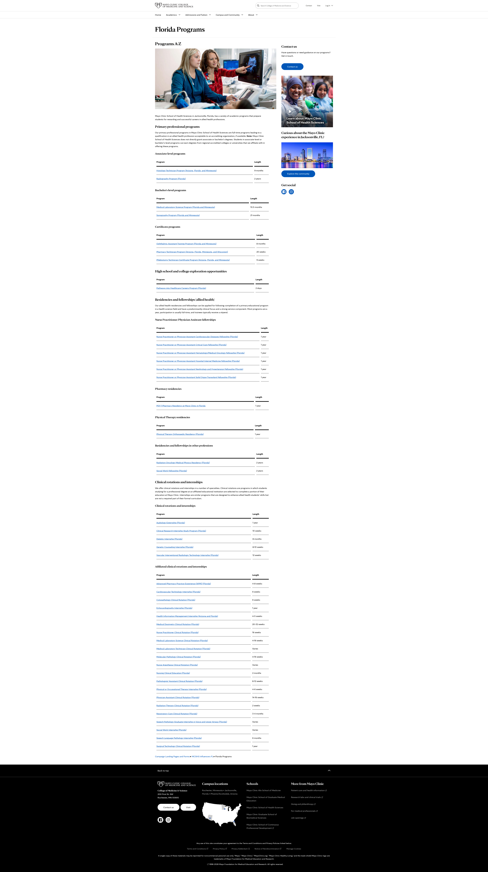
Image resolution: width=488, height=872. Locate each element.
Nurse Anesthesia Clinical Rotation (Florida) (177, 664)
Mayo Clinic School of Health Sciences (265, 807)
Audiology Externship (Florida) (170, 522)
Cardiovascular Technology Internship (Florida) (178, 591)
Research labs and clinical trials (306, 797)
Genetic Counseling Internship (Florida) (174, 547)
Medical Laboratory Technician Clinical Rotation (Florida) (183, 648)
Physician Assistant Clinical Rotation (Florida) (177, 697)
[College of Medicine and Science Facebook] (160, 821)
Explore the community (298, 173)
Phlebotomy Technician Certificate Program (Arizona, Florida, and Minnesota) (193, 260)
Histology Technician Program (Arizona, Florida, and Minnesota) (186, 170)
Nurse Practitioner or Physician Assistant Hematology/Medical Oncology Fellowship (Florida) (200, 352)
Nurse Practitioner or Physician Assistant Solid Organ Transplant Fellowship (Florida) (196, 377)
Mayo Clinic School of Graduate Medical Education (266, 799)
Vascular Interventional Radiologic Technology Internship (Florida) (187, 555)
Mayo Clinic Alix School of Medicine (264, 790)
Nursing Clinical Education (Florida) (173, 673)
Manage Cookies (293, 848)
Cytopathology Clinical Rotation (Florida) (175, 599)
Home (158, 14)
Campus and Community (228, 14)
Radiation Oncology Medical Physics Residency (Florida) (183, 462)
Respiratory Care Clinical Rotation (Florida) (176, 713)
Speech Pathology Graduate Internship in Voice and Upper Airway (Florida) (191, 721)
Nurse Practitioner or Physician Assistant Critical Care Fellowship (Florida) (191, 344)
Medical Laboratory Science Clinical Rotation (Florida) (182, 640)
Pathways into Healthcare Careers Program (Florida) (181, 288)
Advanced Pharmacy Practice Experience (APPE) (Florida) (183, 583)
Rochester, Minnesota (212, 790)
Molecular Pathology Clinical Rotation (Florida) (178, 656)
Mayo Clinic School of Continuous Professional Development (263, 826)
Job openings (297, 817)
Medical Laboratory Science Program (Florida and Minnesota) (185, 207)
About (251, 14)
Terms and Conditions (196, 848)
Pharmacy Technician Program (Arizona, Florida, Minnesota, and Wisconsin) (192, 251)
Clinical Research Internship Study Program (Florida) (181, 530)
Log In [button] (327, 5)
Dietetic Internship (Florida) (169, 539)
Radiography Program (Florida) (171, 178)
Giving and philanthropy (302, 804)
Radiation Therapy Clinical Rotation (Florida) (177, 705)
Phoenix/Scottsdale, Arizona (224, 793)
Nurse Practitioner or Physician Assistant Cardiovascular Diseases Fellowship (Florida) (197, 336)
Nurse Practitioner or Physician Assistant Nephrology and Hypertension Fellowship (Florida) (199, 369)
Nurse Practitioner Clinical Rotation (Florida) (177, 632)
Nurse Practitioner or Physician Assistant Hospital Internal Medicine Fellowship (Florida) (198, 361)
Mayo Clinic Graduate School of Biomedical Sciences (262, 816)
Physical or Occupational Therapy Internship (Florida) (181, 689)
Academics (171, 14)
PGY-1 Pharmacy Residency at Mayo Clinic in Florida (180, 405)
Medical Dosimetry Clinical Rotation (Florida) (177, 624)
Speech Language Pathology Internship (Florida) (179, 738)
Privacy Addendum (240, 848)
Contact (309, 5)
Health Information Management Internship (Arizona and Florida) (187, 616)
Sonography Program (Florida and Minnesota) (178, 215)
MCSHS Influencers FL (202, 756)
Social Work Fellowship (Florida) (171, 470)
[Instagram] (291, 191)
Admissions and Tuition (196, 14)
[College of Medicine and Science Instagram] (168, 821)
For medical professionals (303, 811)
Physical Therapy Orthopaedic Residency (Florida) (180, 434)
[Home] (174, 5)
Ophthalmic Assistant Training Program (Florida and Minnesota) (186, 243)
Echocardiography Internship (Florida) (174, 608)
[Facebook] (284, 191)
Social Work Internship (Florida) (171, 730)
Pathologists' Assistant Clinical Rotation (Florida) (179, 681)
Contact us (292, 66)
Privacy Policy (219, 848)
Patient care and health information (308, 790)
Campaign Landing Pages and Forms (172, 756)
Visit (318, 5)
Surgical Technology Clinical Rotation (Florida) (178, 746)
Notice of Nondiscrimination (267, 848)
